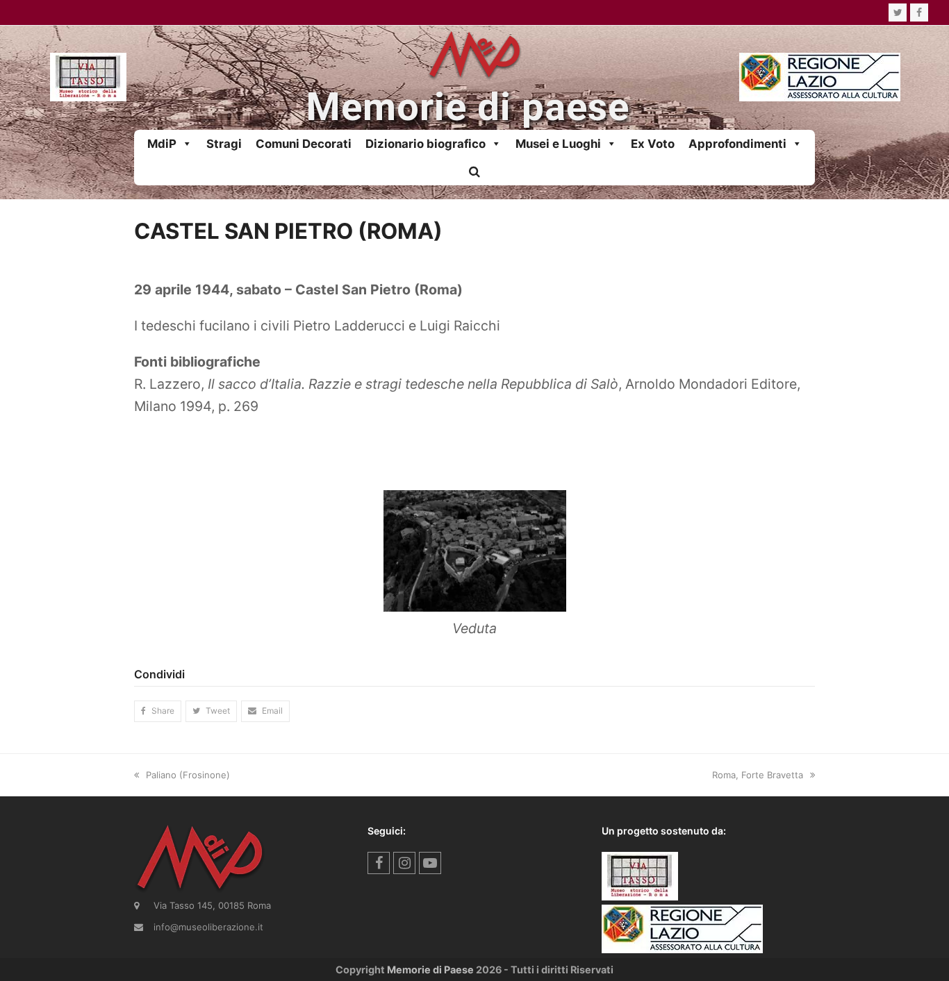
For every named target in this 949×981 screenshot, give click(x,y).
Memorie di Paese (430, 969)
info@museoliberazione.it (208, 926)
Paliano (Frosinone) (188, 774)
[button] (474, 171)
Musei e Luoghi (558, 144)
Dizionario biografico (425, 144)
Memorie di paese (467, 107)
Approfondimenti (737, 144)
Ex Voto (653, 144)
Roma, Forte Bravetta (757, 774)
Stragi (224, 144)
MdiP (161, 144)
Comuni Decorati (304, 144)
